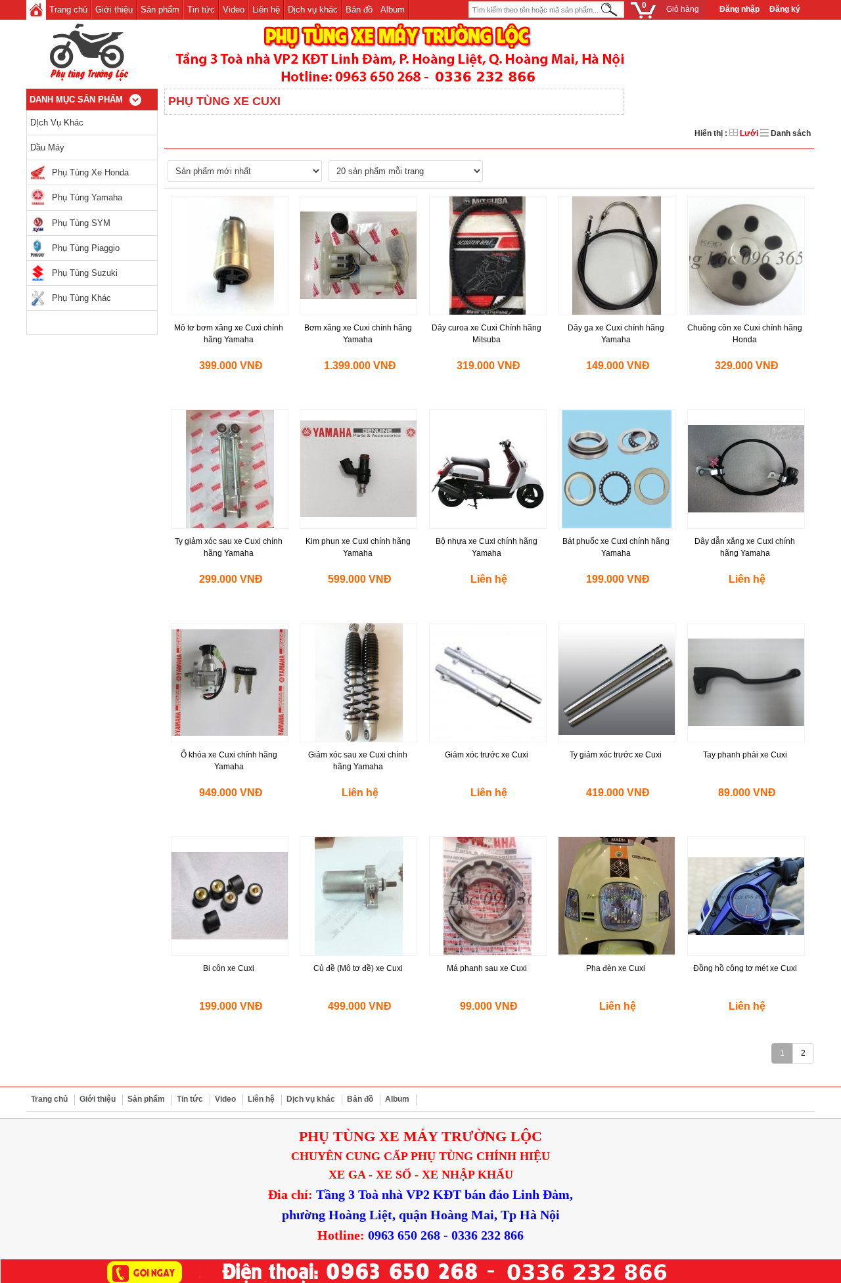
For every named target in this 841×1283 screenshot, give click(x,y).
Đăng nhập (739, 9)
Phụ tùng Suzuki (85, 273)
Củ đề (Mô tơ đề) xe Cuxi (358, 968)
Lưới (749, 133)
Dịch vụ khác (313, 9)
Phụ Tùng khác (81, 298)
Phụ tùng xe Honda (90, 172)
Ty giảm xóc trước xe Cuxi (616, 754)
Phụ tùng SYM (81, 223)
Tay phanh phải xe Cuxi (745, 754)
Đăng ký (784, 9)
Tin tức (201, 9)
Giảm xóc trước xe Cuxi (486, 754)
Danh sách (790, 133)
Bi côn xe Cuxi (228, 968)
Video (233, 9)
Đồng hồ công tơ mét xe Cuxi (745, 968)
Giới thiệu (114, 9)
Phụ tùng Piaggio (86, 248)
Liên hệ (266, 9)
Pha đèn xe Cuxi (615, 968)
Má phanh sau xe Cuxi (487, 968)
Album (392, 9)
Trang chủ (68, 9)
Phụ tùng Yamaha (87, 197)
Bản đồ (359, 9)
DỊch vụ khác (56, 122)
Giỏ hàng (670, 7)
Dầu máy (47, 147)
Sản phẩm (160, 9)
